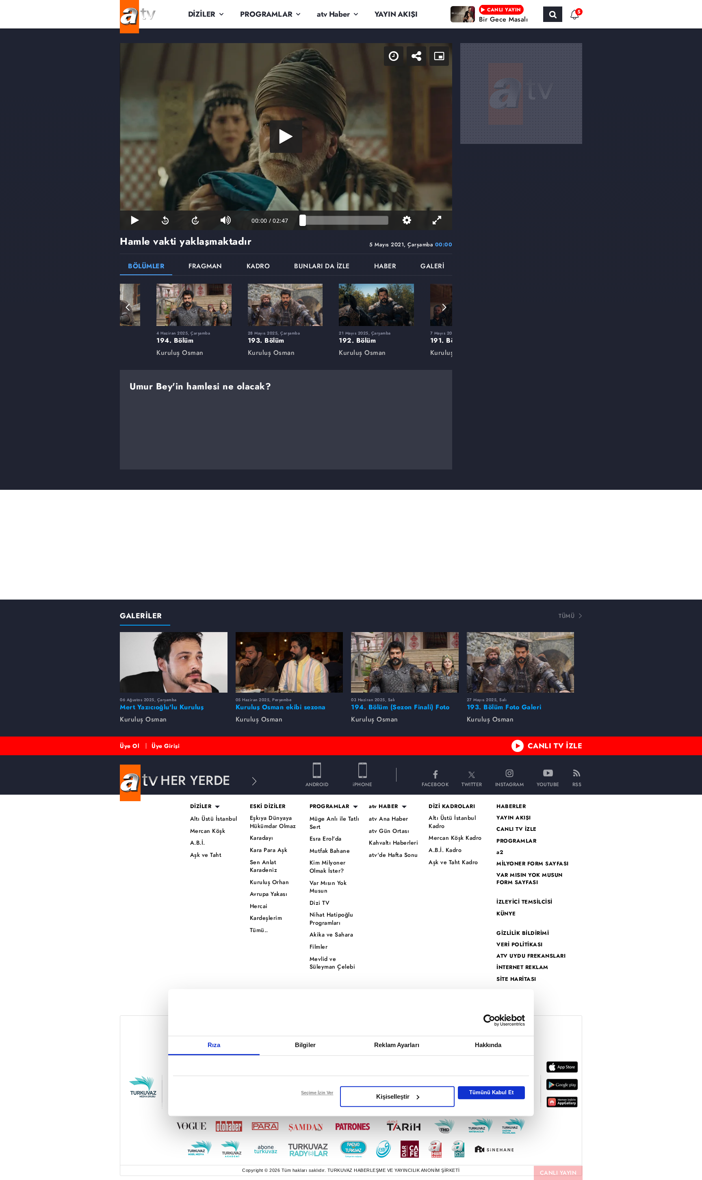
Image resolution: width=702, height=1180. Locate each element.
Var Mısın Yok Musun (328, 887)
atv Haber (333, 14)
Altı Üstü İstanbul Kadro (452, 822)
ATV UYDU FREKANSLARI (531, 956)
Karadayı (261, 838)
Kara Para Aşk (269, 850)
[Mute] (225, 220)
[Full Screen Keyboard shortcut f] (437, 220)
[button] (128, 307)
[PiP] (439, 56)
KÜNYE (506, 913)
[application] (286, 136)
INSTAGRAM (509, 784)
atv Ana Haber (388, 819)
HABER (385, 267)
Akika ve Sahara (331, 935)
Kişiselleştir (393, 1096)
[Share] (416, 56)
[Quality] (407, 220)
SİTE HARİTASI (516, 979)
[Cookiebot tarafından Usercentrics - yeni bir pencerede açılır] (489, 1020)
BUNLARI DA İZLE (322, 267)
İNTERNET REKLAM (522, 967)
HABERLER (511, 806)
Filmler (319, 947)
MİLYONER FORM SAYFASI (532, 863)
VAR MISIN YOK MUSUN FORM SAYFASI (529, 878)
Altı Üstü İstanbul (213, 819)
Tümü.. (259, 930)
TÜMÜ (566, 616)
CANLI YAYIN (558, 1173)
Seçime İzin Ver (317, 1092)
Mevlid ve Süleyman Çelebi (332, 963)
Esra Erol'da (326, 839)
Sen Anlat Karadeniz (263, 866)
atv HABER (383, 806)
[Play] (286, 136)
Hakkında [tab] (488, 1044)
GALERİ (432, 267)
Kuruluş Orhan (269, 882)
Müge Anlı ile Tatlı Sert (335, 823)
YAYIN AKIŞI (396, 14)
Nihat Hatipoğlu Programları (331, 919)
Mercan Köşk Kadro (455, 838)
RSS (577, 784)
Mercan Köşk (207, 831)
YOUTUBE (548, 784)
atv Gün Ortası (389, 831)
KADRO (258, 267)
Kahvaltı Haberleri (393, 843)
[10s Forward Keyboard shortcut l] (195, 220)
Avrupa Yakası (269, 894)
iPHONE (362, 784)
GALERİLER (141, 616)
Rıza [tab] (214, 1044)
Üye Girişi (166, 746)
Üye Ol (129, 746)
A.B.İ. (197, 843)
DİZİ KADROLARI (452, 806)
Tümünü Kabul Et (491, 1092)
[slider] (345, 220)
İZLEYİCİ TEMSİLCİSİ (524, 902)
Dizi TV (320, 903)
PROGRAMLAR (266, 14)
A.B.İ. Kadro (445, 850)
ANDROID (317, 784)
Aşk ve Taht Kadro (453, 862)
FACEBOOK (435, 784)
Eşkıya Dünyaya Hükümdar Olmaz (273, 822)
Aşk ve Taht (206, 855)
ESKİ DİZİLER (268, 806)
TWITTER (472, 784)
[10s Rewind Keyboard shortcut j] (165, 220)
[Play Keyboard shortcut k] (135, 220)
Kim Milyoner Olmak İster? (328, 867)
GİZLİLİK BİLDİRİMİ (522, 933)
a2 (499, 852)
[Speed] (393, 56)
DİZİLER (202, 14)
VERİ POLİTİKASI (519, 944)
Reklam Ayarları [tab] (396, 1044)
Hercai (259, 906)
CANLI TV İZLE (555, 746)
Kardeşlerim (266, 918)
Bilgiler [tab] (305, 1044)
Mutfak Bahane (330, 851)
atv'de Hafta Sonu (393, 855)
